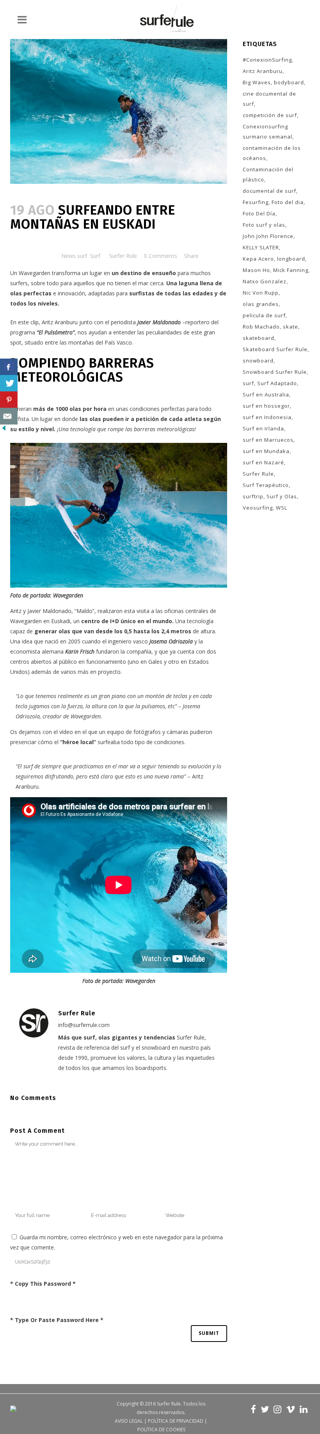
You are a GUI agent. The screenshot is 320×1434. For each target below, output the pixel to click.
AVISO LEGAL (129, 1421)
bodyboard (289, 82)
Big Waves (257, 82)
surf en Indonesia (267, 417)
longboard (291, 258)
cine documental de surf (269, 98)
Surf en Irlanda (263, 428)
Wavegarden (35, 273)
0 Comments (160, 255)
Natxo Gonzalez (264, 281)
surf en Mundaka (266, 451)
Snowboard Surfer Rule (275, 371)
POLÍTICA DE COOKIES (161, 1429)
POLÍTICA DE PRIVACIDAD (175, 1421)
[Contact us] (9, 416)
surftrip (253, 496)
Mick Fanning (290, 270)
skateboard (258, 337)
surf (248, 383)
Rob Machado (261, 326)
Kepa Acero (258, 258)
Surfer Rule (123, 255)
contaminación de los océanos (272, 153)
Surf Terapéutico (266, 485)
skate (290, 326)
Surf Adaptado (277, 383)
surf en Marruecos (268, 439)
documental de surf (269, 190)
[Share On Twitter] (9, 383)
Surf (95, 255)
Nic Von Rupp (261, 292)
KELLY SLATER (261, 247)
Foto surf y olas (264, 224)
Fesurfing (255, 202)
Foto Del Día (259, 213)
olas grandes (261, 303)
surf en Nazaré (263, 462)
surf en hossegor (266, 405)
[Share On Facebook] (9, 367)
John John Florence (268, 236)
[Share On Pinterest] (9, 399)
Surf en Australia (266, 394)
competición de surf (270, 115)
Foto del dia (288, 202)
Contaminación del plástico (268, 174)
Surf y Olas (282, 496)
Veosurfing (258, 507)
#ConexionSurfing (267, 59)
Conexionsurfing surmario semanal (267, 131)
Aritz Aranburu (60, 322)
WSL (281, 507)
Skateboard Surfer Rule (275, 349)
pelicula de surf (264, 315)
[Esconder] (4, 430)
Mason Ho (256, 270)
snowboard (258, 360)
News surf (74, 255)
